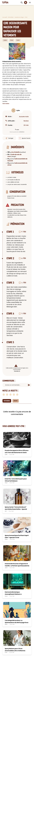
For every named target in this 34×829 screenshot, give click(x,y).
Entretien (11, 17)
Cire (26, 17)
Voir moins (5, 103)
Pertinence (7, 400)
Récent (15, 400)
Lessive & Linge (19, 17)
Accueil (4, 17)
